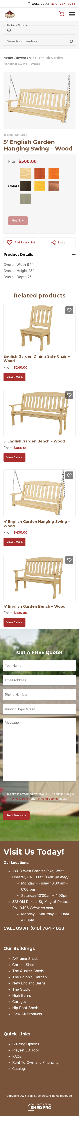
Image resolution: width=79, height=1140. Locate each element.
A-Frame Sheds (25, 958)
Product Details (18, 254)
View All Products (27, 1014)
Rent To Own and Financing (35, 1062)
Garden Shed (23, 964)
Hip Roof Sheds (25, 1008)
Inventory (24, 57)
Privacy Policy (21, 798)
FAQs (16, 1056)
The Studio (21, 989)
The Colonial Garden (29, 977)
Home (8, 57)
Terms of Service (47, 798)
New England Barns (28, 983)
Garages (19, 1001)
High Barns (21, 995)
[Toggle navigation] (71, 14)
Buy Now (18, 220)
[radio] (25, 173)
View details (14, 377)
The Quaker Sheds (28, 971)
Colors (14, 186)
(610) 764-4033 (63, 3)
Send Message (16, 815)
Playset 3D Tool (25, 1050)
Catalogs (19, 1068)
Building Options (25, 1044)
